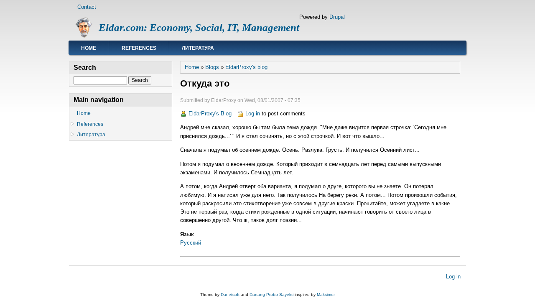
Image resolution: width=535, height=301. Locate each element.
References (139, 48)
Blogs (212, 67)
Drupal (337, 17)
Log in (252, 113)
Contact (86, 7)
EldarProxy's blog (246, 67)
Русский (190, 243)
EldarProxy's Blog (210, 113)
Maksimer (326, 294)
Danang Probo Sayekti (271, 294)
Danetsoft (230, 294)
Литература (198, 48)
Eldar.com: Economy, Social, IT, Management (199, 27)
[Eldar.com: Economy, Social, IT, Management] (83, 36)
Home (88, 48)
